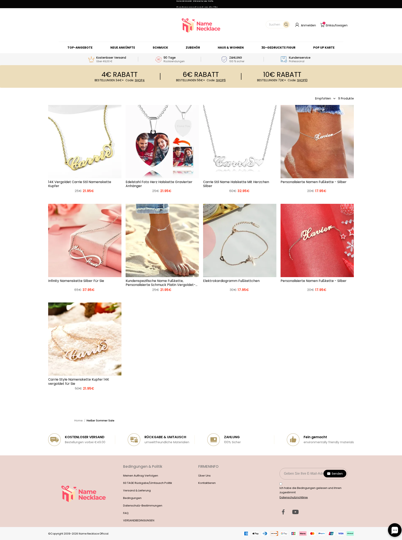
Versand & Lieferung (137, 490)
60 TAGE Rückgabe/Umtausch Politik (147, 483)
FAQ (126, 513)
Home (78, 420)
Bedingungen (132, 498)
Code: (135, 80)
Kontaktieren (207, 483)
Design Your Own (84, 197)
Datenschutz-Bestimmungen (142, 506)
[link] (160, 47)
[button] (278, 24)
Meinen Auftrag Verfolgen (140, 476)
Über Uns (204, 476)
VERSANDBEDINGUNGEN (138, 520)
